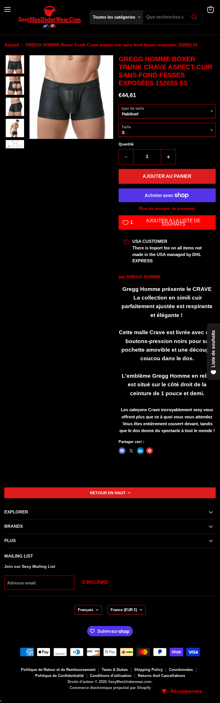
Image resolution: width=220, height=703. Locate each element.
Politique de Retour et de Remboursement (58, 669)
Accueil (11, 44)
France (124, 610)
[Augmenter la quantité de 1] (168, 156)
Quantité (126, 144)
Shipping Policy (148, 669)
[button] (15, 64)
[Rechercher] (194, 17)
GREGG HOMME (143, 276)
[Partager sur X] (131, 450)
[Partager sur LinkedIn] (140, 450)
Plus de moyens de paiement (167, 208)
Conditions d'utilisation (110, 676)
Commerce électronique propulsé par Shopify (110, 688)
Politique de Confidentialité (59, 676)
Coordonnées (181, 669)
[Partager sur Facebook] (122, 450)
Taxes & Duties (115, 669)
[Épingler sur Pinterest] (149, 450)
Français (85, 610)
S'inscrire (95, 582)
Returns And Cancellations (161, 676)
